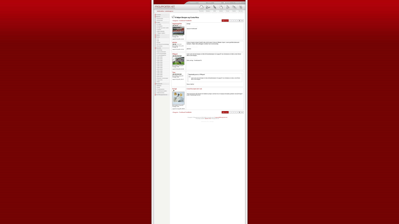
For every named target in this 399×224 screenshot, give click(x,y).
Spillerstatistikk (160, 31)
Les (158, 39)
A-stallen (159, 24)
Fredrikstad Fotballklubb (185, 20)
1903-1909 (159, 57)
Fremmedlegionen (161, 55)
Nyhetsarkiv (160, 18)
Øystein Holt (208, 118)
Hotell (158, 87)
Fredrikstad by (160, 89)
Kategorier (175, 20)
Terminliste (159, 26)
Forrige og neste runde (163, 27)
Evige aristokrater (161, 51)
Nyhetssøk (160, 20)
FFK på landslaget (161, 53)
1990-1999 (159, 73)
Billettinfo (159, 85)
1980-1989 (159, 71)
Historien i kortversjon (162, 78)
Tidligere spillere (161, 33)
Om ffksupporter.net (161, 94)
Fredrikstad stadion (162, 91)
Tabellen (159, 29)
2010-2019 (159, 76)
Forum (158, 37)
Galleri (158, 35)
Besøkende (159, 83)
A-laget (158, 22)
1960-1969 (159, 67)
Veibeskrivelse (160, 92)
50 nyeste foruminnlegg (163, 44)
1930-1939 (159, 62)
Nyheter (158, 16)
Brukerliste (159, 46)
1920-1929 (159, 60)
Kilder (158, 81)
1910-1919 (159, 58)
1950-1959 (159, 65)
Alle (242, 20)
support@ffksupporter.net (221, 117)
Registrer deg (238, 2)
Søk (158, 40)
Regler (158, 42)
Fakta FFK (159, 80)
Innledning (159, 50)
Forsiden (158, 14)
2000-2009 (159, 74)
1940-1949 (159, 64)
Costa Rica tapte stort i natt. (194, 89)
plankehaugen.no (169, 11)
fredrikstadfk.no (160, 11)
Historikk (158, 48)
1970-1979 (159, 69)
